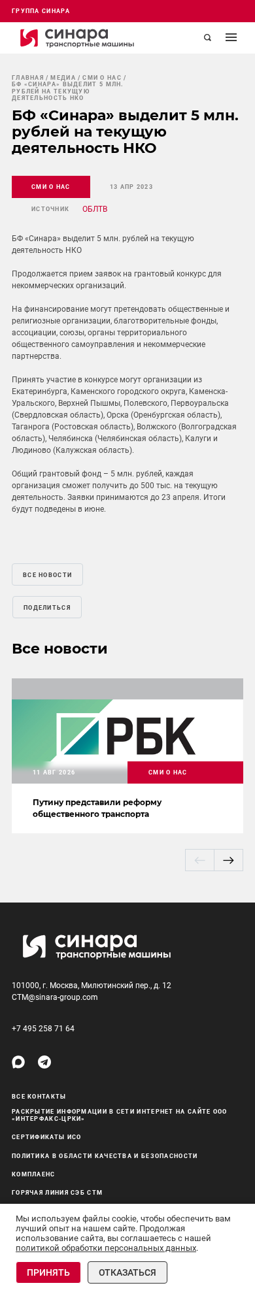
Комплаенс (34, 1174)
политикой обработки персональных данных (106, 1248)
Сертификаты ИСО (47, 1137)
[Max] (18, 1062)
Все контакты (39, 1096)
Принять (48, 1272)
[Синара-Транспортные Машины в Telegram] (44, 1062)
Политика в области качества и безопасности (105, 1156)
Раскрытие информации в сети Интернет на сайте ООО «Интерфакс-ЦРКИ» (120, 1115)
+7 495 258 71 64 (43, 1028)
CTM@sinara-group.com (55, 997)
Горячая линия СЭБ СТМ (57, 1192)
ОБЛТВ (94, 209)
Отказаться (127, 1272)
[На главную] (77, 38)
